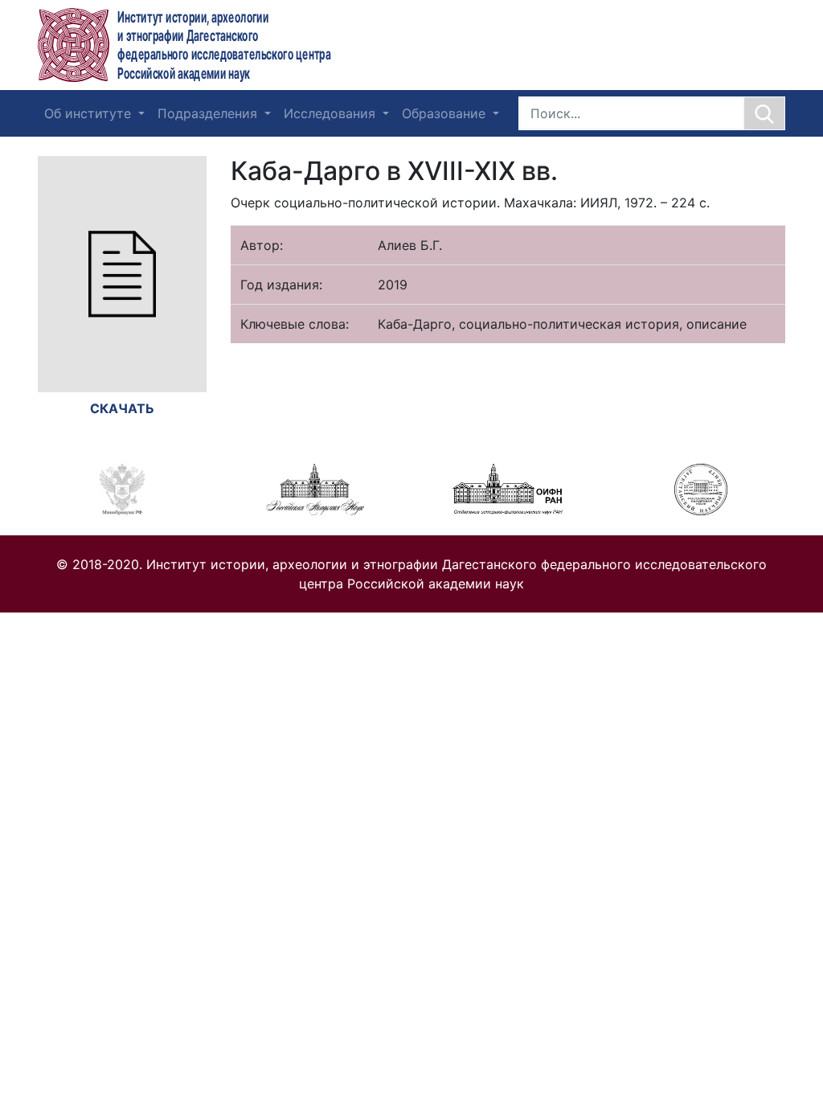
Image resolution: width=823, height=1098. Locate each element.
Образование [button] (445, 113)
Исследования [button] (331, 113)
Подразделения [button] (209, 113)
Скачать (122, 408)
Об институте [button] (89, 113)
